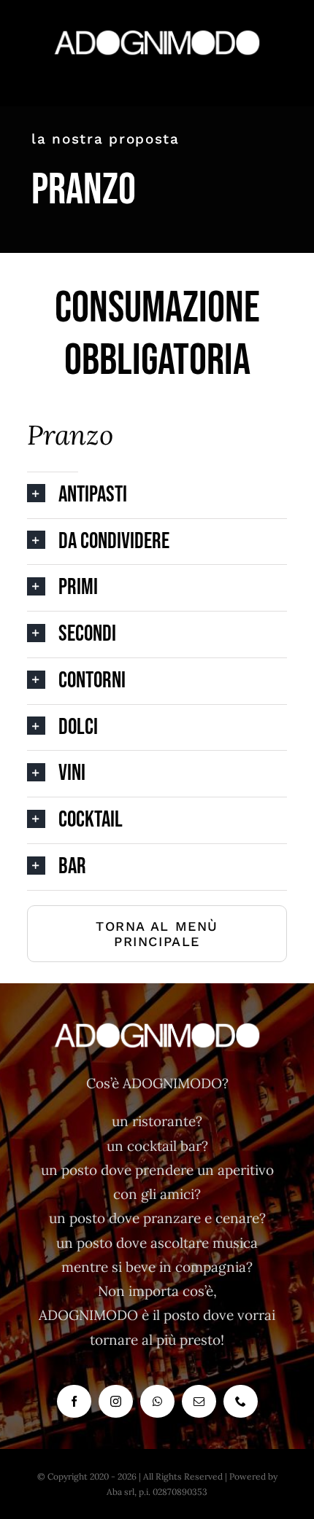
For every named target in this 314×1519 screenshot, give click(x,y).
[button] (157, 495)
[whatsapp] (157, 1401)
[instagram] (116, 1401)
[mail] (199, 1401)
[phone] (240, 1401)
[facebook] (74, 1401)
